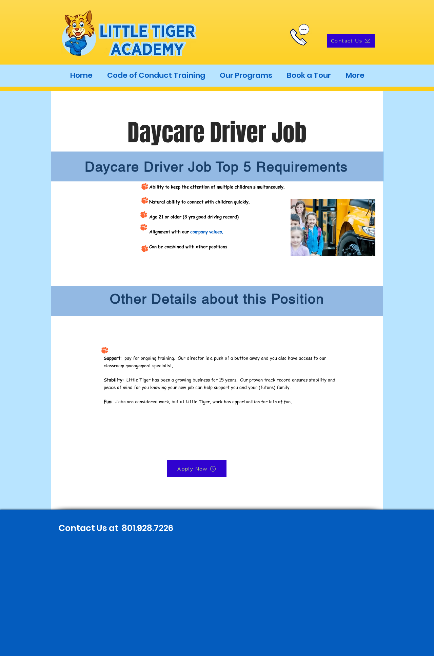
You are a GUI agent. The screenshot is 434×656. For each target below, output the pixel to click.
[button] (245, 75)
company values (206, 231)
